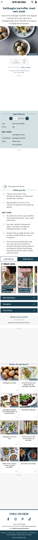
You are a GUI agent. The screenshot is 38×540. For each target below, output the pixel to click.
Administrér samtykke (24, 535)
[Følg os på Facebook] (8, 519)
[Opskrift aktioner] (16, 390)
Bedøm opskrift (25, 67)
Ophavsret (32, 533)
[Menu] (4, 2)
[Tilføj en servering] (27, 118)
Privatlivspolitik (11, 535)
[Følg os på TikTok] (30, 519)
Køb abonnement (22, 533)
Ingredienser (9, 259)
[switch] (4, 186)
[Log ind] (36, 2)
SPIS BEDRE (19, 2)
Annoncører (11, 533)
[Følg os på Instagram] (15, 519)
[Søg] (32, 2)
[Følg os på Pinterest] (22, 519)
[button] (8, 279)
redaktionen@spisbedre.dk (20, 528)
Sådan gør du (28, 259)
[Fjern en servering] (11, 118)
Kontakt (3, 533)
